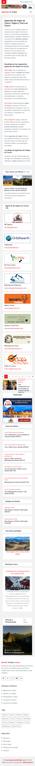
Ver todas (26, 172)
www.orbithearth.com (11, 248)
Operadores (6, 726)
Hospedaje (27, 718)
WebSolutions (28, 762)
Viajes (4, 715)
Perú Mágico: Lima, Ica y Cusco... (13, 466)
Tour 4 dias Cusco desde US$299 (16, 447)
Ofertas (18, 715)
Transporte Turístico (10, 700)
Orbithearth (8, 245)
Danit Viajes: (8, 70)
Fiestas (19, 718)
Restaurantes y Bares (10, 697)
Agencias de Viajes (9, 690)
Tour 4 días (7, 650)
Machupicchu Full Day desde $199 (16, 482)
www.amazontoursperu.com (13, 328)
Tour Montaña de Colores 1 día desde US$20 (15, 492)
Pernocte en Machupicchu (14, 653)
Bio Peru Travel (9, 265)
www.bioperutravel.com (12, 268)
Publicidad (6, 741)
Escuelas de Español (10, 703)
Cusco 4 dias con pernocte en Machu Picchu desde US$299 (15, 189)
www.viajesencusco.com (12, 369)
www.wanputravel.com (11, 308)
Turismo (11, 715)
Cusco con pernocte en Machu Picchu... (15, 444)
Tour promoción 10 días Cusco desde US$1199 (15, 470)
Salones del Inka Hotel (10, 519)
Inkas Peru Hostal (9, 507)
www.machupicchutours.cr (13, 349)
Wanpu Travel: (9, 87)
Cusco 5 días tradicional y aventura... (21, 380)
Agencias (5, 718)
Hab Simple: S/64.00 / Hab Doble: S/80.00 (16, 511)
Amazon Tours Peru (11, 326)
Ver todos (25, 621)
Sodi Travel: (8, 103)
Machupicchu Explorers (12, 285)
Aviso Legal (7, 744)
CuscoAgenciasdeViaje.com (15, 760)
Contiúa (20, 608)
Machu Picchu (16, 726)
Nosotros (6, 738)
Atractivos (20, 722)
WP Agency (8, 225)
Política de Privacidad (10, 747)
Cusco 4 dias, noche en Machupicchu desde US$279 (14, 459)
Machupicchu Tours (11, 346)
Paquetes (12, 722)
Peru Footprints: (9, 120)
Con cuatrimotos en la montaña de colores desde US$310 (16, 436)
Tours (12, 718)
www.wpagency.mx (10, 227)
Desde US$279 (16, 650)
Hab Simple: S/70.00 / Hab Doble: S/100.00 (16, 522)
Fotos (27, 722)
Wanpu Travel (9, 305)
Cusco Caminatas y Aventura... (12, 489)
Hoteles (25, 715)
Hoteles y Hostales (9, 694)
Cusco (4, 722)
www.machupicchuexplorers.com (15, 288)
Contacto (6, 751)
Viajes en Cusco (10, 366)
